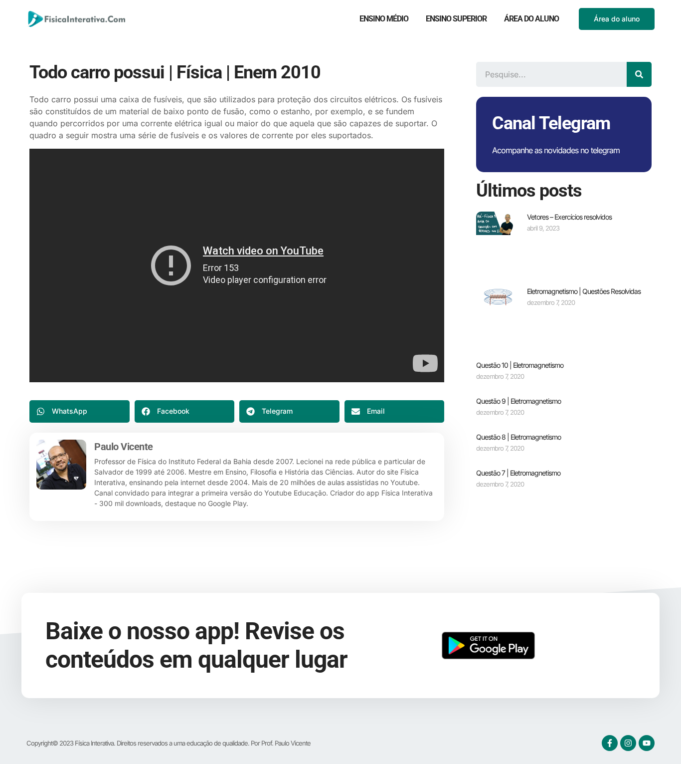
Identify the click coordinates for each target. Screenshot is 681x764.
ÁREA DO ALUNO (531, 18)
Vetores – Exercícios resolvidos (569, 217)
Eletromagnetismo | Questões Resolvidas (584, 291)
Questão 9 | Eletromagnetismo (518, 401)
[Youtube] (647, 743)
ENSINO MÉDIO (383, 18)
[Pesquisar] (639, 74)
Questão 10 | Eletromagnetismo (519, 365)
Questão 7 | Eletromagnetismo (518, 473)
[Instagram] (628, 743)
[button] (79, 411)
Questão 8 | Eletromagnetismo (518, 437)
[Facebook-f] (610, 743)
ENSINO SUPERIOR (456, 18)
